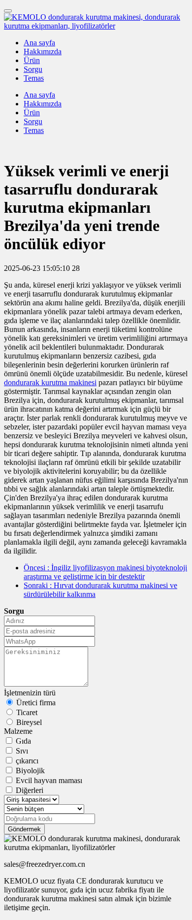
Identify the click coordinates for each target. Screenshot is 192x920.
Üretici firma (36, 702)
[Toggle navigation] (8, 10)
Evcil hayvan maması (49, 780)
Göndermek (24, 829)
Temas (34, 78)
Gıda (23, 741)
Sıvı (22, 751)
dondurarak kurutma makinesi (50, 382)
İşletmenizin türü (30, 693)
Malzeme (18, 731)
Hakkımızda (43, 51)
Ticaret (26, 712)
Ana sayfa (39, 42)
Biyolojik (30, 770)
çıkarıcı (27, 760)
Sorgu (33, 69)
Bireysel (29, 722)
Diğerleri (29, 790)
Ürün (32, 60)
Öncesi (105, 572)
